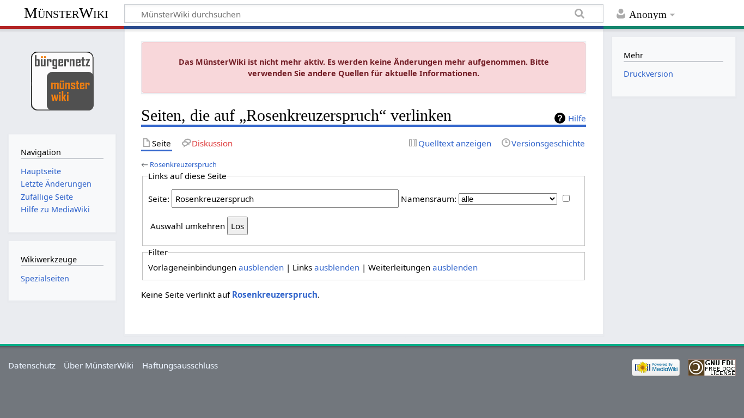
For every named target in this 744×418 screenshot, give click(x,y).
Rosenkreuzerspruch (183, 164)
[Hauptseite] (61, 80)
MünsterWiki (66, 12)
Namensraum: (428, 198)
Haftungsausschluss (180, 365)
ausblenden (261, 267)
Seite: (158, 198)
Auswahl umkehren (187, 225)
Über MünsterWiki (98, 365)
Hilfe (577, 118)
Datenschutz (32, 365)
